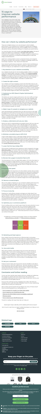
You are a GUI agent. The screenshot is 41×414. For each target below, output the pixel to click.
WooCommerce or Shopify (12, 218)
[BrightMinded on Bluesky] (24, 369)
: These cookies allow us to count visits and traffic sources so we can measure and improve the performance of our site (21, 409)
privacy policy (24, 365)
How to (33, 323)
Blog (20, 323)
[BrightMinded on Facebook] (22, 369)
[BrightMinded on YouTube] (19, 369)
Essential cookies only (20, 402)
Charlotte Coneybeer (30, 21)
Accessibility (7, 323)
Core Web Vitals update (27, 51)
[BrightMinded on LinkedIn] (16, 369)
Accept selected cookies (20, 399)
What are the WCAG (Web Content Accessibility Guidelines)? (18, 294)
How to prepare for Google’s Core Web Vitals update (16, 290)
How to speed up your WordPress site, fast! (13, 292)
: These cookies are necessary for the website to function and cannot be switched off (21, 406)
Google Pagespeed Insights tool (12, 143)
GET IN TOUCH (20, 311)
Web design (7, 326)
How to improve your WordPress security (13, 297)
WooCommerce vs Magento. (28, 218)
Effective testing (7, 296)
